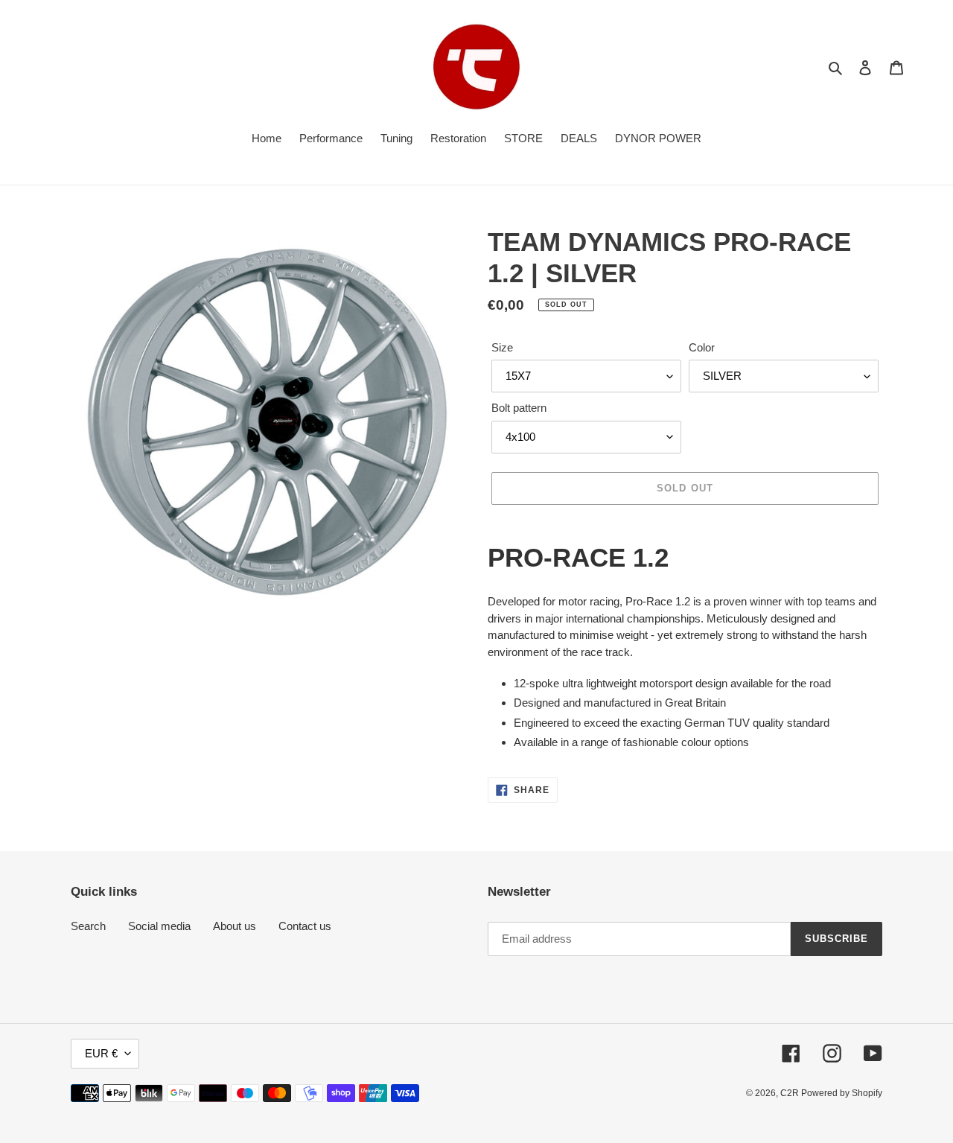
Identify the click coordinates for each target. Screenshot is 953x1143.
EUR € (101, 1053)
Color (702, 347)
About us (234, 926)
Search (88, 926)
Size (502, 347)
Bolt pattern (518, 407)
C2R (790, 1093)
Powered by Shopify (841, 1093)
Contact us (304, 926)
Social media (159, 926)
